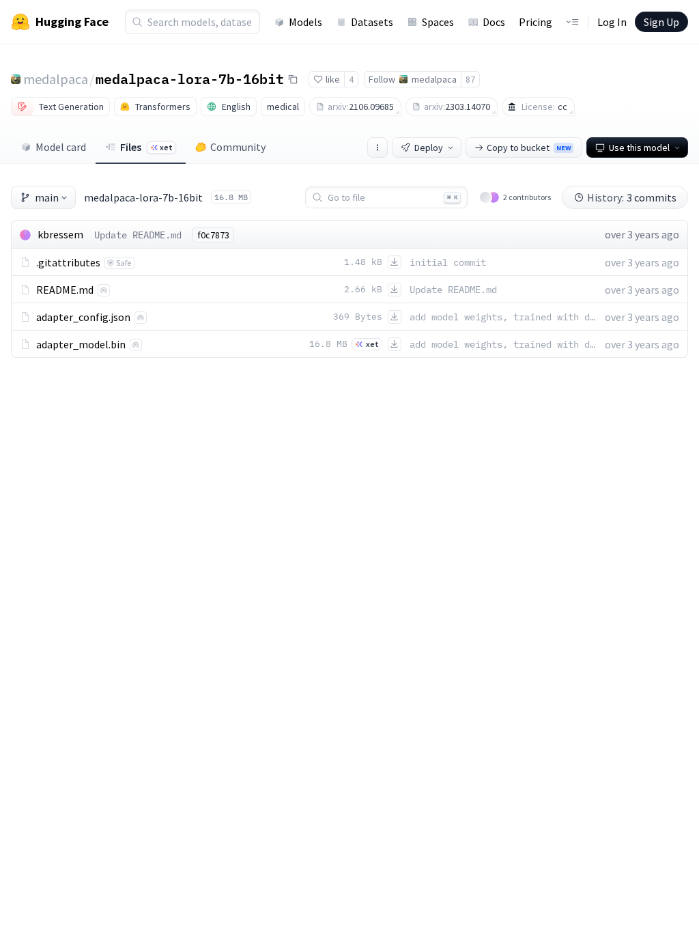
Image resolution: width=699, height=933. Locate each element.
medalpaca (55, 78)
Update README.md (138, 235)
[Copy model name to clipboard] (293, 79)
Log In (612, 22)
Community (238, 147)
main (47, 197)
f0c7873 (213, 235)
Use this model (639, 147)
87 (470, 79)
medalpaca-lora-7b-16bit (190, 78)
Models (305, 22)
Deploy (428, 147)
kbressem (60, 234)
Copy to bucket (529, 147)
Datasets (372, 22)
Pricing (535, 22)
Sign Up (661, 22)
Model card (60, 147)
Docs (494, 22)
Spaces (438, 22)
